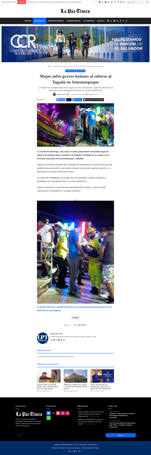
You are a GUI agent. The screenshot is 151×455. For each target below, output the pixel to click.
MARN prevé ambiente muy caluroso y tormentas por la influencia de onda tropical (51, 2)
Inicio (50, 66)
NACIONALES (39, 21)
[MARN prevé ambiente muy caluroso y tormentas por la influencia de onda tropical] (75, 376)
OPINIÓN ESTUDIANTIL (56, 21)
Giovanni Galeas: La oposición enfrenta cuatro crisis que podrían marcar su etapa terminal (47, 386)
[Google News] (80, 325)
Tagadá (76, 318)
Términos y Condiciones (73, 448)
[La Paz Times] (75, 11)
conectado (54, 356)
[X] (56, 340)
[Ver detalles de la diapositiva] (75, 44)
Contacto (96, 448)
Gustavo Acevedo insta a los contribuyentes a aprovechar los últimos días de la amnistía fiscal (100, 386)
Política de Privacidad (58, 448)
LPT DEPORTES (88, 21)
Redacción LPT (60, 94)
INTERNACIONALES (73, 21)
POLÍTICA (100, 21)
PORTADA (27, 21)
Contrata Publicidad (87, 448)
